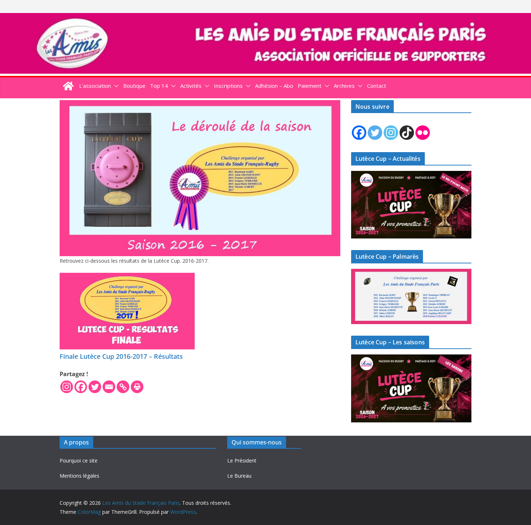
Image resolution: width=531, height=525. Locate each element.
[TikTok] (407, 132)
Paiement (309, 85)
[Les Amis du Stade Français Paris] (265, 18)
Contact (376, 85)
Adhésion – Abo (274, 85)
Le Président (241, 460)
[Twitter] (94, 386)
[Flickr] (422, 132)
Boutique (134, 85)
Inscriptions (228, 85)
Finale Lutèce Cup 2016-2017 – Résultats (121, 356)
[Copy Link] (123, 386)
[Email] (109, 386)
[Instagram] (66, 386)
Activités (191, 85)
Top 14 (159, 85)
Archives (344, 85)
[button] (115, 86)
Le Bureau (239, 475)
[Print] (137, 386)
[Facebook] (80, 386)
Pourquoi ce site (79, 460)
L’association (95, 85)
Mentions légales (79, 475)
